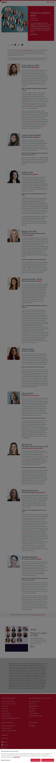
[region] (28, 756)
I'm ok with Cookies (35, 760)
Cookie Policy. (17, 757)
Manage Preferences (5, 760)
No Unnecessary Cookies (47, 760)
